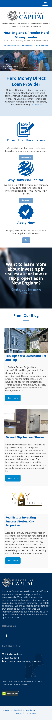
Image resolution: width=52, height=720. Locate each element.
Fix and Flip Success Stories (24, 437)
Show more (26, 157)
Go (26, 240)
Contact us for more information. (26, 291)
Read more (36, 104)
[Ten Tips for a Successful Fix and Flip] (26, 340)
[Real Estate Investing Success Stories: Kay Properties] (26, 502)
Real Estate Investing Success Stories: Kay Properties (20, 521)
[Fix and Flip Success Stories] (26, 421)
